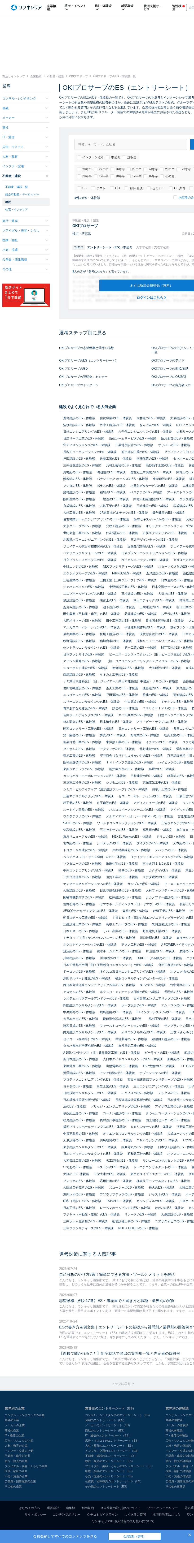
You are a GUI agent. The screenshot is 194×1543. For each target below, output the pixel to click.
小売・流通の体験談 (178, 1476)
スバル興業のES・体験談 (135, 715)
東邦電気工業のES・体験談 (137, 1045)
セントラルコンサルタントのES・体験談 (91, 647)
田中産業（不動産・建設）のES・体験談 (91, 614)
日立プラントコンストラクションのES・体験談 (154, 553)
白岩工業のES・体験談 (113, 1086)
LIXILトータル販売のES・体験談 (159, 958)
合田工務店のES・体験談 (175, 965)
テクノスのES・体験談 (137, 1093)
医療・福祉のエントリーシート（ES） (109, 1471)
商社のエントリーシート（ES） (105, 1430)
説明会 (132, 157)
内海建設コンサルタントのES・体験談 (90, 1032)
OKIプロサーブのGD (73, 368)
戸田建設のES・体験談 (79, 458)
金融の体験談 (174, 1420)
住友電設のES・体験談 (122, 533)
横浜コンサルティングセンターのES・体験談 (146, 978)
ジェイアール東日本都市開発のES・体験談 (93, 546)
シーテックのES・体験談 (114, 843)
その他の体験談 (175, 1486)
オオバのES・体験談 (169, 1208)
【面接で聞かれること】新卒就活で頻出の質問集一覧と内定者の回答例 (119, 1353)
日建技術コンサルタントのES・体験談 (90, 1093)
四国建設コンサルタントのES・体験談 (90, 1005)
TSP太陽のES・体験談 (159, 1066)
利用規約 (88, 1508)
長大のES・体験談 (162, 1187)
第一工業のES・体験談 (140, 647)
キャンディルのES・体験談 (156, 1201)
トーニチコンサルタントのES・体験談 (160, 1167)
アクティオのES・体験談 (117, 749)
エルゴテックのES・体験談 (82, 695)
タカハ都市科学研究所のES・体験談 (88, 1045)
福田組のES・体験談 (157, 830)
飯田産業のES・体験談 (79, 499)
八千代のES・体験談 (175, 614)
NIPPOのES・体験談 (126, 573)
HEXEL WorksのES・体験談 (132, 836)
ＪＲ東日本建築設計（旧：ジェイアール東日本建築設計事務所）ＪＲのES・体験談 (120, 681)
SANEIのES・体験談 (77, 823)
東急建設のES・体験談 (169, 479)
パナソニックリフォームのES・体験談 (90, 553)
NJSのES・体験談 (152, 985)
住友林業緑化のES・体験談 (131, 850)
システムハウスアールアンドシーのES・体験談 (96, 998)
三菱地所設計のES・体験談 (134, 445)
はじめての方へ (29, 1508)
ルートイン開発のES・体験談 (83, 809)
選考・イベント (75, 6)
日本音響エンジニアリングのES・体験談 (162, 998)
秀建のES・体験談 (155, 695)
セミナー (158, 188)
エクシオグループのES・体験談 (85, 573)
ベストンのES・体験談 (113, 1167)
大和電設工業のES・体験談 (82, 1160)
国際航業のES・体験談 (152, 458)
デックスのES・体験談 (174, 1093)
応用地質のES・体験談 (177, 438)
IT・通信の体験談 (177, 1435)
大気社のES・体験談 (172, 593)
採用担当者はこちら (166, 1514)
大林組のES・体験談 (151, 418)
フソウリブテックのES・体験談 (122, 1194)
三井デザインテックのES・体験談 (154, 539)
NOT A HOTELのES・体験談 (138, 1228)
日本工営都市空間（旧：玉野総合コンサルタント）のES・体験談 (108, 965)
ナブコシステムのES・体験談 (160, 1073)
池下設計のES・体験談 (119, 607)
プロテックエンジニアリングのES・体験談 (93, 1079)
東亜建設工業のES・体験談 (128, 587)
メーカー (8, 118)
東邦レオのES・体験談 (79, 1194)
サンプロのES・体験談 (143, 884)
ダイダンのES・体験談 (152, 843)
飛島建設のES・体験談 (79, 492)
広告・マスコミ (13, 147)
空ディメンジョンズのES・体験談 (86, 445)
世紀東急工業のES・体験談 (82, 533)
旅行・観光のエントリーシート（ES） (109, 1461)
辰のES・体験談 (74, 1106)
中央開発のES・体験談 (79, 1012)
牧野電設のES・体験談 (79, 641)
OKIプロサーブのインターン (78, 385)
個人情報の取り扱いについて (121, 1508)
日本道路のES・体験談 (177, 580)
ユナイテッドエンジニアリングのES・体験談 (162, 857)
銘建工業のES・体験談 (169, 911)
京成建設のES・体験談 (79, 506)
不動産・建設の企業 (17, 1455)
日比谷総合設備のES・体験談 (120, 890)
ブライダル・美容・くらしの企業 (26, 1466)
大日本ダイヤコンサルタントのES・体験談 (133, 1059)
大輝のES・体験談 (76, 1174)
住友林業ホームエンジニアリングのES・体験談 (96, 519)
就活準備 (127, 6)
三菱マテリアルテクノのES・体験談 (88, 796)
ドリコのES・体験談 (170, 836)
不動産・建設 (11, 176)
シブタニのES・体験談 (122, 782)
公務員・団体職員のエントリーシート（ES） (114, 1481)
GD (117, 188)
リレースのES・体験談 (140, 1214)
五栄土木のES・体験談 (110, 1174)
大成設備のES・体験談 (79, 1140)
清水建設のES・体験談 (79, 425)
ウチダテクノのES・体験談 (82, 816)
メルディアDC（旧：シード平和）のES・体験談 (139, 816)
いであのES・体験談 (77, 1167)
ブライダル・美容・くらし (20, 230)
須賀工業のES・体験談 (122, 877)
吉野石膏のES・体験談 (79, 904)
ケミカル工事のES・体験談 (119, 674)
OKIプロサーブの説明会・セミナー (83, 377)
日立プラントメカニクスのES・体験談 (90, 560)
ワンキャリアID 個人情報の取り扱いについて (123, 1521)
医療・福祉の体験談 (178, 1471)
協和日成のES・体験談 (79, 1025)
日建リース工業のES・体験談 (83, 438)
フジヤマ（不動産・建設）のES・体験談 (91, 1214)
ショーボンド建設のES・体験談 (85, 668)
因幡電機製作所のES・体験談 (83, 897)
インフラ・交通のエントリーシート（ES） (112, 1450)
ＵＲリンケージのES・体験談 (151, 1127)
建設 (8, 202)
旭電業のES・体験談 (144, 735)
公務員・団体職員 (14, 259)
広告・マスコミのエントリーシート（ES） (112, 1440)
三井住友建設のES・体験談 (82, 465)
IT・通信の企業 (14, 1435)
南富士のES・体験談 (114, 600)
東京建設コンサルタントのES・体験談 (90, 1147)
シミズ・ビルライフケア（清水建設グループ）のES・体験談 (105, 789)
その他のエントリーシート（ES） (107, 1486)
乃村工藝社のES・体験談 (123, 465)
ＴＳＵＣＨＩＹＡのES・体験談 (165, 708)
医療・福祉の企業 (16, 1471)
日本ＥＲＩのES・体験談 (80, 931)
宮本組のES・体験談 (77, 843)
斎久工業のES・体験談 (122, 688)
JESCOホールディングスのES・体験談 (90, 911)
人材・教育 (10, 156)
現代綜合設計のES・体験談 (159, 634)
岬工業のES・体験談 (77, 803)
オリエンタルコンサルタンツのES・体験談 (133, 1133)
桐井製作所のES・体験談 (126, 769)
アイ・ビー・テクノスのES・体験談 (162, 722)
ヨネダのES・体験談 (77, 1086)
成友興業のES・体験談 (79, 634)
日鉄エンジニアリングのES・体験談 (88, 431)
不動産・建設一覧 (16, 187)
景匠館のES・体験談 (178, 992)
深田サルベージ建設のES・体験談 (86, 978)
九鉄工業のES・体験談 (116, 506)
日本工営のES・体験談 (79, 1208)
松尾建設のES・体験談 (79, 1120)
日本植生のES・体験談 (116, 722)
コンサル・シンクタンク (19, 98)
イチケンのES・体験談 (162, 742)
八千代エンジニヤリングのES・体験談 (145, 431)
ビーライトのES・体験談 (162, 1052)
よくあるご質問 (135, 1514)
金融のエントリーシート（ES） (105, 1420)
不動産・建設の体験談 (180, 1455)
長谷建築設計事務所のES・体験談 (139, 1100)
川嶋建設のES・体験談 (79, 958)
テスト (101, 188)
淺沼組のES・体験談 (77, 951)
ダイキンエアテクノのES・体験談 (145, 560)
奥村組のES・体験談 (77, 472)
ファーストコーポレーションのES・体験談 (129, 1025)
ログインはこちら (150, 297)
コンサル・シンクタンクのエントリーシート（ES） (118, 1415)
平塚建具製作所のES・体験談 (145, 627)
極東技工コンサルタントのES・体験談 (163, 1181)
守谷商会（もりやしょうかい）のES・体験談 (131, 755)
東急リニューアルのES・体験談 (85, 836)
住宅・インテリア (16, 209)
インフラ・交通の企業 (19, 1450)
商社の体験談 (174, 1430)
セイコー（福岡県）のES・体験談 (86, 1039)
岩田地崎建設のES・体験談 (82, 688)
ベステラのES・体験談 (146, 492)
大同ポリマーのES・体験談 (82, 620)
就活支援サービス (153, 7)
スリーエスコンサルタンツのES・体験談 (91, 701)
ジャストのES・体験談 (165, 1194)
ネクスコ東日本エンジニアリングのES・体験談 (133, 971)
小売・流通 (10, 250)
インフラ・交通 (13, 166)
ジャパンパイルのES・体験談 (83, 587)
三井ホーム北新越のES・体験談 (85, 1221)
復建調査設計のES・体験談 (122, 1019)
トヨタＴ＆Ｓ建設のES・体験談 (85, 850)
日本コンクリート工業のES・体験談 (143, 728)
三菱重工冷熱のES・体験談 (82, 782)
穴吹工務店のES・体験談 (123, 526)
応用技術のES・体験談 (116, 1181)
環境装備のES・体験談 (131, 1039)
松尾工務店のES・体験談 (117, 634)
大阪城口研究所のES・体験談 (83, 1187)
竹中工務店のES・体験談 (117, 425)
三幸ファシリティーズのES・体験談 (88, 1228)
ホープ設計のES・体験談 (138, 1005)
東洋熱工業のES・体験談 (123, 742)
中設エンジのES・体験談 (80, 566)
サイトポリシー (35, 1514)
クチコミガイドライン (102, 1514)
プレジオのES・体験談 (79, 1181)
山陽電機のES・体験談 (122, 1066)
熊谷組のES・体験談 (77, 479)
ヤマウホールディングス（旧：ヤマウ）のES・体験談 (137, 904)
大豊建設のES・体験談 (79, 890)
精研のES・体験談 (113, 492)
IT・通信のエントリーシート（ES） (108, 1435)
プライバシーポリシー (162, 1508)
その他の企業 (13, 1486)
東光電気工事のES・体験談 (162, 782)
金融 (5, 108)
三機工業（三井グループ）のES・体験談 (128, 580)
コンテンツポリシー (66, 1514)
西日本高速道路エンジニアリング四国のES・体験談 (99, 985)
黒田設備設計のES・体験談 (171, 924)
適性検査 (176, 7)
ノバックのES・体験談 (171, 850)
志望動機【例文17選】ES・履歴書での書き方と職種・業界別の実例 (117, 1301)
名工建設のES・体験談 (122, 1160)
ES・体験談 (103, 6)
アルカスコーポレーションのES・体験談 (91, 627)
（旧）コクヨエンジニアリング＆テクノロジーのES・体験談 (148, 661)
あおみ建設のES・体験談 (80, 607)
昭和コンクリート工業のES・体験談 (88, 728)
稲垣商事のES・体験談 (116, 641)
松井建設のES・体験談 (125, 897)
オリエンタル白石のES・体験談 (143, 1032)
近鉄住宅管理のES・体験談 (147, 546)
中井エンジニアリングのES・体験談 (88, 870)
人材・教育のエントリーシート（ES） (109, 1445)
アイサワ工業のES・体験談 (174, 1106)
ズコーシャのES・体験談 (126, 1187)
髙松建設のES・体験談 (137, 593)
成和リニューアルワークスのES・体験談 (165, 641)
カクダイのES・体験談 (165, 870)
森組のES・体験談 (135, 911)
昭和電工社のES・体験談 (145, 1153)
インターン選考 (93, 157)
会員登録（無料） (134, 1536)
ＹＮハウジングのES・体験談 (157, 1140)
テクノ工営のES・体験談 (138, 944)
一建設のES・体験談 (114, 499)
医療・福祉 (10, 240)
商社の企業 (12, 1430)
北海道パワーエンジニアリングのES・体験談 (94, 539)
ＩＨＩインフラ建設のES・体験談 (129, 762)
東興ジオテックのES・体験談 (83, 769)
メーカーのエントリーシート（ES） (108, 1425)
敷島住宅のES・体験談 (122, 863)
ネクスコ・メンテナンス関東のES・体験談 (129, 992)
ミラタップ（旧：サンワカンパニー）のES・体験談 (99, 938)
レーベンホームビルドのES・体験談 (125, 1208)
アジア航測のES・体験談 (117, 1073)
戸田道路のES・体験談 (122, 695)
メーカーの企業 (15, 1425)
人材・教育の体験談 (178, 1445)
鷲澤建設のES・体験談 (79, 1073)
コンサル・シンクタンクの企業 (24, 1415)
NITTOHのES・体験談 (176, 647)
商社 (5, 127)
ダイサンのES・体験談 (79, 749)
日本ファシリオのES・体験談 (83, 654)
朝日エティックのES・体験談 (154, 600)
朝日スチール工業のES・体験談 (85, 917)
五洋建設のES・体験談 (162, 573)
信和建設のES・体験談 (79, 830)
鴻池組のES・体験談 (111, 472)
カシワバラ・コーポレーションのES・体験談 (94, 776)
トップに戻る (121, 1383)
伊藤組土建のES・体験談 (80, 1113)
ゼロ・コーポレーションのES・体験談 (145, 796)
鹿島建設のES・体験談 (79, 418)
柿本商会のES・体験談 (79, 722)
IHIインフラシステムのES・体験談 (161, 1012)
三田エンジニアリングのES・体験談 (158, 1086)
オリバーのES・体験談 (174, 445)
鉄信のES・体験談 (125, 708)
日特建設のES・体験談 (147, 776)
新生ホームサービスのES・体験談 (132, 438)
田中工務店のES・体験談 (123, 620)
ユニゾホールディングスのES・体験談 (90, 593)
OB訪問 (179, 188)
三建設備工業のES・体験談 (82, 924)
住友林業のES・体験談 (116, 418)
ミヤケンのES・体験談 (177, 701)
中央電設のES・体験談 (140, 701)
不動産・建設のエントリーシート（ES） (111, 1455)
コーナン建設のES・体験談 (122, 1113)
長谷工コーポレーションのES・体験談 (90, 452)
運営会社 (53, 1508)
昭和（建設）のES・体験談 (82, 1201)
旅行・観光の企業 (16, 1461)
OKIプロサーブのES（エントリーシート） (88, 360)
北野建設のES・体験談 (156, 749)
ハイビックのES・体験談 (175, 762)
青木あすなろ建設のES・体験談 (85, 708)
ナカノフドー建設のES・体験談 (168, 897)
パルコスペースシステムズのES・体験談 (137, 809)
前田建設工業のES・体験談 (140, 452)
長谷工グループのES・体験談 (126, 924)
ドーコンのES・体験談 (79, 971)
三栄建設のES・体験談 (156, 607)
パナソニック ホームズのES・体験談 (122, 479)
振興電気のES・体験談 (137, 1147)
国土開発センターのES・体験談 (168, 1120)
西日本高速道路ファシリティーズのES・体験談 (160, 1079)
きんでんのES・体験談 (156, 425)
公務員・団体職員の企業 (20, 1481)
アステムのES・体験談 (79, 992)
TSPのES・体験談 (119, 1201)
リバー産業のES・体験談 (120, 931)
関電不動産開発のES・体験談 (154, 499)
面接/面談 (136, 188)
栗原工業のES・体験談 (79, 755)
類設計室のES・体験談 (79, 600)
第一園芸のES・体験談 (79, 735)
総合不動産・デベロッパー (22, 194)
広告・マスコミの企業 (19, 1440)
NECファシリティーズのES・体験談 (128, 566)
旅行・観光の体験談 (178, 1461)
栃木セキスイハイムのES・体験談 (157, 519)
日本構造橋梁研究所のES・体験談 (86, 1100)
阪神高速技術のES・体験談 (82, 762)
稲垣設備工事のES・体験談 (131, 1221)
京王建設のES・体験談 (113, 803)
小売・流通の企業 (16, 1476)
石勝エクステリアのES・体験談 (165, 533)
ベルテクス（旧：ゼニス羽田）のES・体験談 (94, 857)
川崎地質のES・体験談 (116, 1140)
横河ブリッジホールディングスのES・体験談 (94, 1127)
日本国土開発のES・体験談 (165, 620)
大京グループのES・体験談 (82, 526)
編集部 (70, 1508)
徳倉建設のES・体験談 (128, 668)
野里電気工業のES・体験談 (162, 931)
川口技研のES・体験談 (156, 938)
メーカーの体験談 (177, 1425)
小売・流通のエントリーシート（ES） (109, 1476)
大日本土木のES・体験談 (80, 1019)
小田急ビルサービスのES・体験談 (154, 485)
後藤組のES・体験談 (157, 688)
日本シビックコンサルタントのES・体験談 (93, 1153)
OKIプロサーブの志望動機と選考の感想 (86, 348)
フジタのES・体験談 (77, 485)
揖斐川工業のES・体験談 (169, 789)
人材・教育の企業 (16, 1445)
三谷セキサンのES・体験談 (119, 830)
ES (84, 188)
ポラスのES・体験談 (111, 485)
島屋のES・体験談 (162, 769)
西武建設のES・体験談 (79, 674)
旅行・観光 (10, 221)
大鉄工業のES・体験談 (79, 512)
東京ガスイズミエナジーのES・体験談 (157, 1174)
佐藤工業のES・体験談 (116, 458)
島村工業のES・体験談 (163, 1019)
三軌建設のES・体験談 (152, 506)
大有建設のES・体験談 (165, 668)
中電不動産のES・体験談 (80, 1133)
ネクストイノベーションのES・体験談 (90, 944)
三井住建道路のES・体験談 (82, 877)
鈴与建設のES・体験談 (169, 512)
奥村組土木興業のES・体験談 (151, 472)
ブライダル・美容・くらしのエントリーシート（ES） (119, 1466)
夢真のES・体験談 (113, 735)
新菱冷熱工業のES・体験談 (82, 742)
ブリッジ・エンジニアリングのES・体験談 (120, 1106)
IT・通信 (8, 137)
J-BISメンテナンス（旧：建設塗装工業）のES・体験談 (101, 1052)
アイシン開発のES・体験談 (82, 661)
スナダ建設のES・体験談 (160, 877)
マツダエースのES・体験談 (82, 863)
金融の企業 (12, 1420)
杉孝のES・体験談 (131, 870)
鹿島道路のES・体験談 (116, 1012)
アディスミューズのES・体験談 (155, 803)
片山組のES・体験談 (160, 951)
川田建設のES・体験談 (116, 958)
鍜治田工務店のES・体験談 (171, 1039)
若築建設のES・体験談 (140, 614)
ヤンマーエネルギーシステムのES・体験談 (93, 884)
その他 (169, 176)
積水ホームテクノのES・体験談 (119, 951)
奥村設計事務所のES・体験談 (120, 1120)
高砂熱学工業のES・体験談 (165, 465)
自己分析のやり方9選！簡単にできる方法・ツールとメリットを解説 (117, 1274)
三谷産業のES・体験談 (79, 580)
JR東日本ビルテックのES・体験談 (124, 512)
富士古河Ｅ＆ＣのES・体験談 (163, 863)
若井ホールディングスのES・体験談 (88, 715)
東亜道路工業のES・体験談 (82, 1066)
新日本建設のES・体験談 (80, 1059)
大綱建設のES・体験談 (177, 1214)
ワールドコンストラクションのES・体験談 (127, 823)
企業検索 (51, 7)
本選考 (115, 157)
